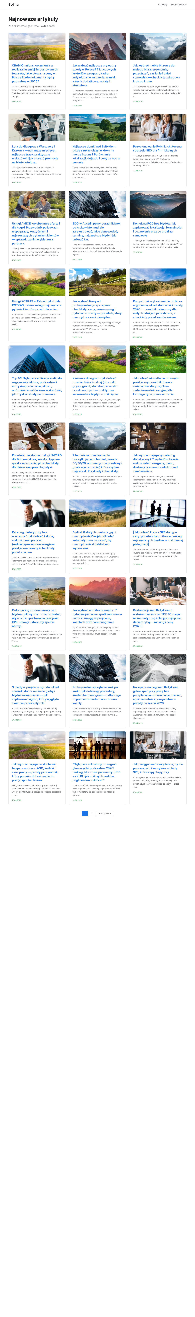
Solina (13, 4)
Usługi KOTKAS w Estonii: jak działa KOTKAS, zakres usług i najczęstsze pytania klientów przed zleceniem (36, 305)
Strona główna (179, 4)
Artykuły (162, 4)
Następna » (105, 813)
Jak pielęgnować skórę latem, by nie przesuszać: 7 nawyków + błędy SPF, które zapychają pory (158, 768)
